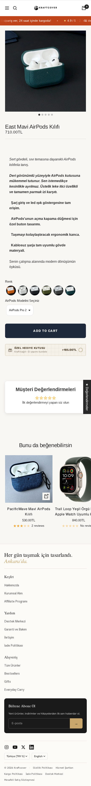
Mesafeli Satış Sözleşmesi (19, 779)
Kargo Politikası (13, 773)
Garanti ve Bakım (15, 629)
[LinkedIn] (31, 747)
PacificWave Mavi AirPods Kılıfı (28, 511)
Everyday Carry (14, 690)
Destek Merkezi (15, 621)
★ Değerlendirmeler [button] (87, 397)
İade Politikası (13, 645)
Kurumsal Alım (13, 593)
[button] (11, 290)
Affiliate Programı (15, 601)
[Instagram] (6, 747)
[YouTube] (15, 747)
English (38, 756)
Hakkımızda (11, 585)
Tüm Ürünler (12, 665)
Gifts (7, 682)
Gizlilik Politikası (43, 767)
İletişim (9, 637)
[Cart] (84, 8)
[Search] (15, 8)
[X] (23, 747)
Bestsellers (12, 673)
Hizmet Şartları (64, 767)
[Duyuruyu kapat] (85, 20)
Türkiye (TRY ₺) (16, 756)
